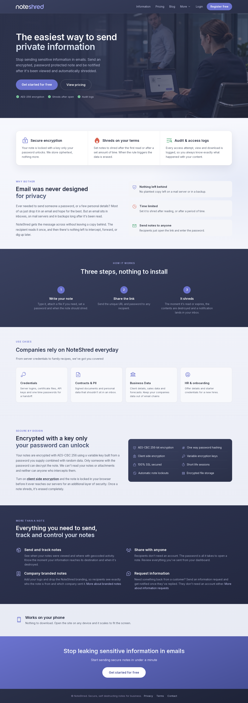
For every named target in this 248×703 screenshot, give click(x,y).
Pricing (160, 6)
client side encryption (43, 479)
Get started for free (37, 84)
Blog (172, 6)
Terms (160, 695)
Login (199, 6)
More (183, 6)
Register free (219, 6)
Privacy (148, 695)
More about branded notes (103, 583)
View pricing (75, 85)
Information (143, 6)
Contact (172, 695)
